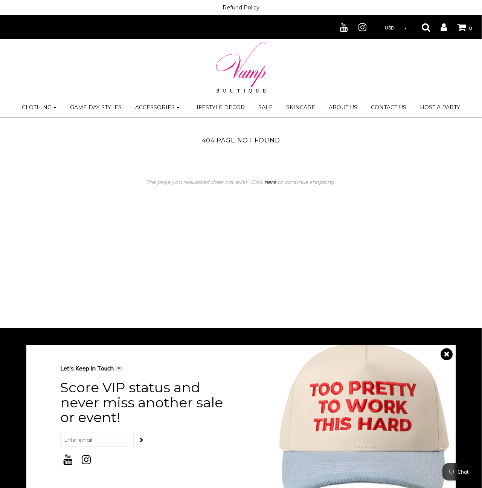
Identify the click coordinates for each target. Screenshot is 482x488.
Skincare (300, 107)
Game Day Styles (96, 107)
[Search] (421, 27)
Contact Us (388, 107)
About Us (343, 107)
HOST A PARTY (440, 107)
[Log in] (439, 27)
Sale (265, 107)
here (270, 182)
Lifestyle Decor (219, 107)
